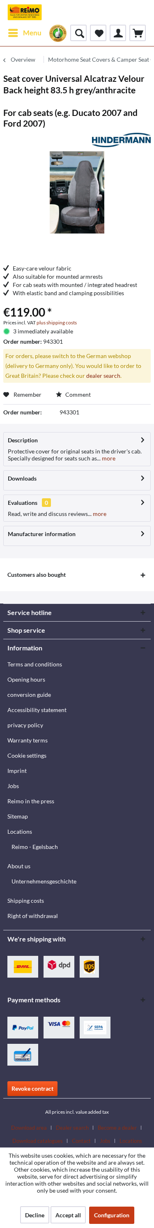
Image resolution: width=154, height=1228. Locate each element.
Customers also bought (36, 574)
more (108, 458)
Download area (29, 1127)
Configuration (111, 1215)
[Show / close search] (78, 33)
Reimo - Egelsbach (34, 846)
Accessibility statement (37, 709)
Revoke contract (32, 1088)
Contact (81, 1141)
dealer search (103, 375)
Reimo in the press (30, 801)
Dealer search (72, 1127)
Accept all (68, 1215)
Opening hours (26, 679)
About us (18, 866)
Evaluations (22, 502)
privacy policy (25, 725)
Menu (32, 32)
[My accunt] (118, 33)
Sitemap (17, 816)
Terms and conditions (34, 664)
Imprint (17, 770)
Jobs (13, 785)
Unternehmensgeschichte (43, 881)
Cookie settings (26, 755)
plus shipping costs (57, 322)
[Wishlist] (98, 33)
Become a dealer (117, 1127)
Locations (19, 831)
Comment (77, 394)
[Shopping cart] (137, 33)
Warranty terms (27, 740)
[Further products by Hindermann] (121, 140)
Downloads (22, 478)
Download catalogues (37, 1141)
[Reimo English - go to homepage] (24, 12)
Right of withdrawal (32, 915)
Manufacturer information (42, 533)
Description (23, 440)
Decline (34, 1215)
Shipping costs (25, 900)
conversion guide (29, 694)
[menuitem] (24, 33)
